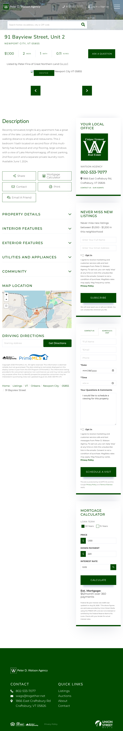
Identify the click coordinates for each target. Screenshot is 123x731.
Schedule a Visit (107, 332)
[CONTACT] (101, 53)
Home (6, 386)
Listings (17, 386)
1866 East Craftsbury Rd (33, 703)
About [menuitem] (62, 701)
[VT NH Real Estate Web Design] (103, 724)
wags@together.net (30, 696)
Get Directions (57, 343)
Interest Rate (89, 561)
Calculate (98, 580)
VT (26, 386)
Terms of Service (106, 485)
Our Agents (98, 188)
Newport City (51, 386)
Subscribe (98, 297)
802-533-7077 (74, 6)
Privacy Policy (87, 286)
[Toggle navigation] (117, 7)
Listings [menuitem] (64, 691)
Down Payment (90, 548)
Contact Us (86, 188)
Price (84, 534)
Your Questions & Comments (96, 390)
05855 (65, 386)
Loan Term (88, 521)
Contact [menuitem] (64, 706)
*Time (84, 377)
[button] (83, 25)
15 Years (104, 526)
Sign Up (104, 6)
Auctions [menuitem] (64, 696)
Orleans (35, 386)
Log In (94, 6)
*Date (84, 365)
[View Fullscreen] (6, 306)
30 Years (89, 526)
